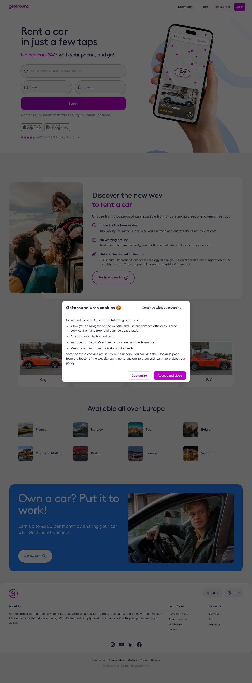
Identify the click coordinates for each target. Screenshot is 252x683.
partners (126, 354)
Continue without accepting (161, 307)
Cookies (164, 354)
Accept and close (170, 375)
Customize (139, 375)
